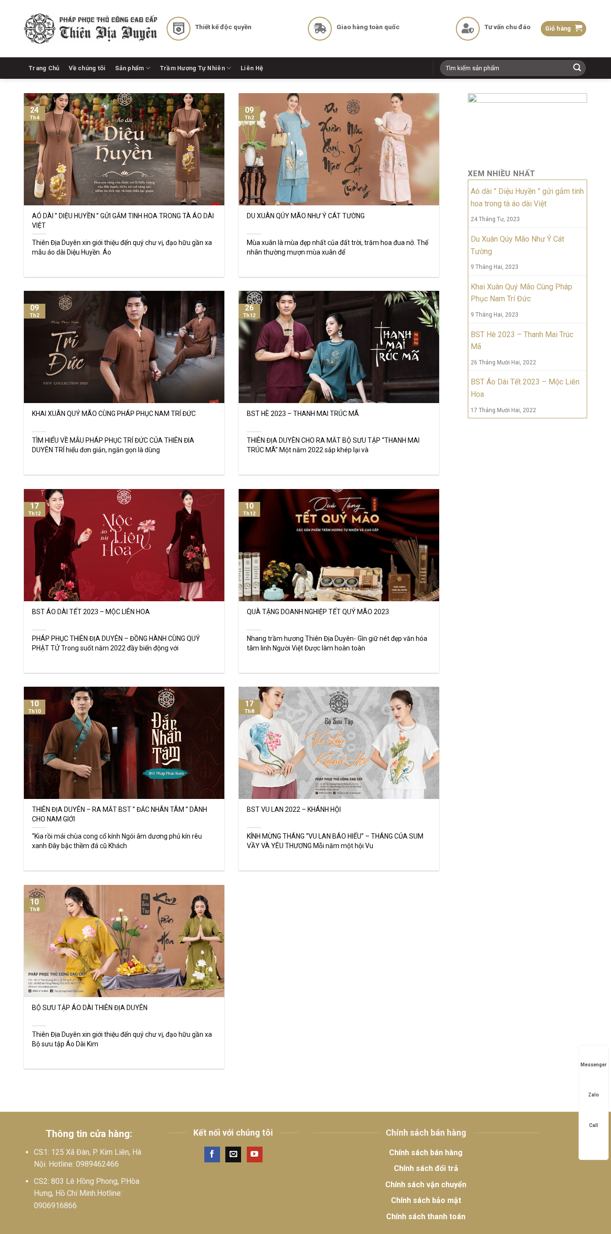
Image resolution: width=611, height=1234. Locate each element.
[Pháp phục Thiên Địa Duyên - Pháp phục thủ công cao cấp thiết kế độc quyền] (90, 28)
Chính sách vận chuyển (425, 1184)
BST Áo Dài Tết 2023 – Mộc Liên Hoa (525, 388)
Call (593, 1125)
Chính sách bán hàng (426, 1152)
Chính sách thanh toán (425, 1216)
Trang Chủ (44, 68)
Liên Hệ (252, 68)
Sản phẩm (129, 68)
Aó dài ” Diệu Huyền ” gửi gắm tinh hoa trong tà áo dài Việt (527, 197)
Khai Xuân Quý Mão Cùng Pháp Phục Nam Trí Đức (521, 293)
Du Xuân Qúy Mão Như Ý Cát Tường (517, 245)
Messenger (593, 1064)
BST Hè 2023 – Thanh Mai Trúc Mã (522, 340)
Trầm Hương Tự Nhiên (192, 68)
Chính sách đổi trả (426, 1168)
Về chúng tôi (87, 68)
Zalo (593, 1094)
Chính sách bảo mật (426, 1200)
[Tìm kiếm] (577, 68)
